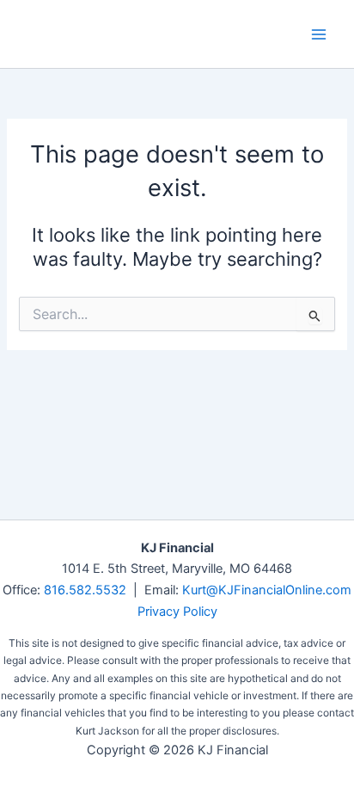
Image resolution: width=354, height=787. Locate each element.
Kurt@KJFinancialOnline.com (266, 590)
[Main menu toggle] (319, 34)
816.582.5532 (85, 590)
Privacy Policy (177, 611)
